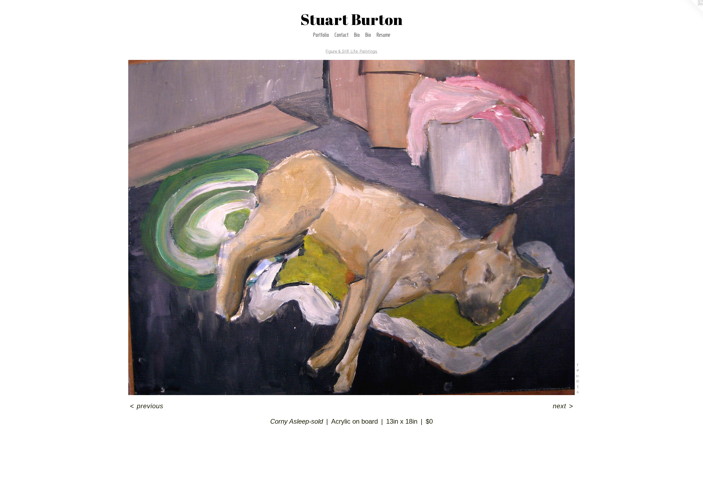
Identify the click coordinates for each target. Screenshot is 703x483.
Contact (341, 35)
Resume (383, 35)
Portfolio (321, 35)
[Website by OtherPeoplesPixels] (692, 11)
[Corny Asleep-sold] (351, 227)
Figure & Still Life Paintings (351, 51)
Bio (357, 35)
